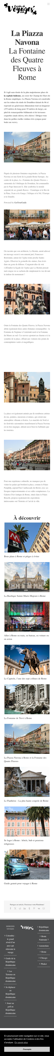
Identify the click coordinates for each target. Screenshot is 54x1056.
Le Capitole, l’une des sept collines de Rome (25, 678)
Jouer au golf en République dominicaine (10, 1008)
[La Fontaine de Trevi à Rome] (27, 699)
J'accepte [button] (27, 1049)
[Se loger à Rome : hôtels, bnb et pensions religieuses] (27, 821)
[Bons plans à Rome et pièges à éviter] (27, 537)
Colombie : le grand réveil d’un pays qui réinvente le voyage (10, 944)
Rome (43, 951)
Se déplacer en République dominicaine (10, 992)
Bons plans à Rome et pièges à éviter (21, 556)
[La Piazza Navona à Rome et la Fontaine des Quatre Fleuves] (27, 739)
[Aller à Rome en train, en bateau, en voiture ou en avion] (27, 616)
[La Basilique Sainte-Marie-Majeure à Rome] (27, 577)
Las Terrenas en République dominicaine (10, 976)
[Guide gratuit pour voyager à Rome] (27, 864)
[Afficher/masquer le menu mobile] (48, 4)
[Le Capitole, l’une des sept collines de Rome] (27, 660)
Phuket (44, 963)
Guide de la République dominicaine (10, 961)
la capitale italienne (12, 95)
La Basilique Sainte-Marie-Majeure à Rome (25, 595)
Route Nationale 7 (44, 938)
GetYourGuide (20, 202)
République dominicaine (44, 928)
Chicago (43, 957)
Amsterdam (44, 945)
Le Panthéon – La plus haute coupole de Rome (26, 800)
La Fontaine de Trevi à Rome (18, 718)
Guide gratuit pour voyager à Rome (20, 883)
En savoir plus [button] (21, 1042)
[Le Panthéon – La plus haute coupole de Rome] (27, 782)
